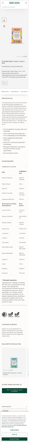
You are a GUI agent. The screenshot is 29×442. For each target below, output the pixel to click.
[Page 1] (4, 20)
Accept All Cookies (14, 439)
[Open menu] (26, 3)
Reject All (14, 434)
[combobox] (4, 83)
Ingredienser (15, 91)
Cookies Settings (14, 430)
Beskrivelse (5, 91)
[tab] (4, 20)
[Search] (3, 3)
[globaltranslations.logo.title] (14, 2)
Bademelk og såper (9, 7)
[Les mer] (4, 314)
